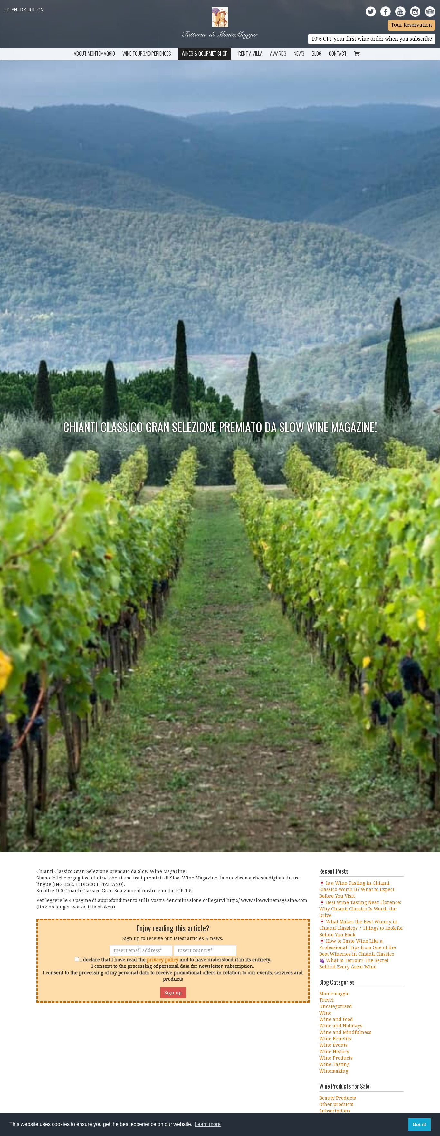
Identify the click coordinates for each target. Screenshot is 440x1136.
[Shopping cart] (357, 54)
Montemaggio (334, 993)
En (14, 9)
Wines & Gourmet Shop (205, 53)
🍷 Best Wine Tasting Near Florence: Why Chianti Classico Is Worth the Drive (360, 909)
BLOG (316, 53)
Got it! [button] (419, 1124)
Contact (338, 53)
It (6, 9)
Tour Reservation (411, 25)
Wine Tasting (334, 1064)
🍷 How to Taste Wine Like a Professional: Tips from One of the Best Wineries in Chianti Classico (357, 947)
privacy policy (162, 959)
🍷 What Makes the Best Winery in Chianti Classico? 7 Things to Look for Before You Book (361, 928)
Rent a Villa (250, 53)
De (23, 9)
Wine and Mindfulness (345, 1032)
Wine (325, 1012)
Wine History (334, 1051)
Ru (31, 9)
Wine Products (336, 1058)
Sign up (173, 992)
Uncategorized (335, 1006)
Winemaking (333, 1070)
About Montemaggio (94, 53)
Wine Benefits (335, 1038)
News (299, 53)
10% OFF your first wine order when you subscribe (371, 39)
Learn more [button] (208, 1124)
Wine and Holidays (340, 1025)
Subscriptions (334, 1110)
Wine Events (333, 1045)
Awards (278, 53)
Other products (336, 1104)
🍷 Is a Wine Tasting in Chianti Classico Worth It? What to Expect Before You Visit (356, 889)
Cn (40, 9)
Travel (326, 1000)
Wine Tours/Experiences (146, 53)
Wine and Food (336, 1019)
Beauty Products (337, 1098)
